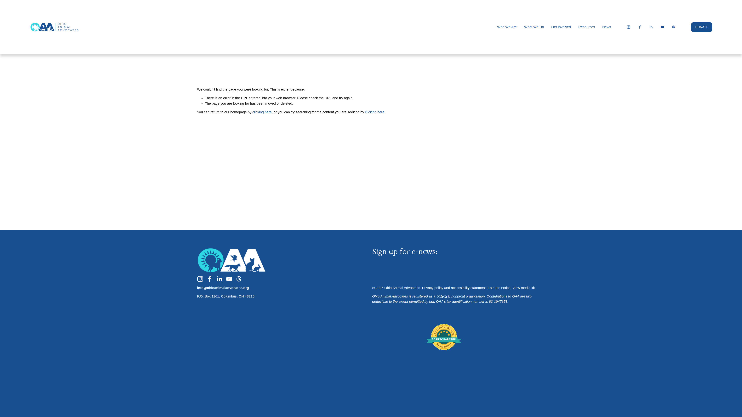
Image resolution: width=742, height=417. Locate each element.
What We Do (534, 27)
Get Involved (561, 27)
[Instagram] (629, 27)
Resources (586, 27)
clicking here (262, 112)
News (606, 27)
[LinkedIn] (651, 27)
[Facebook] (640, 27)
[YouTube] (662, 27)
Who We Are (507, 27)
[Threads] (674, 27)
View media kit (523, 288)
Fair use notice (499, 288)
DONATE (701, 27)
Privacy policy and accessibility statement (454, 288)
